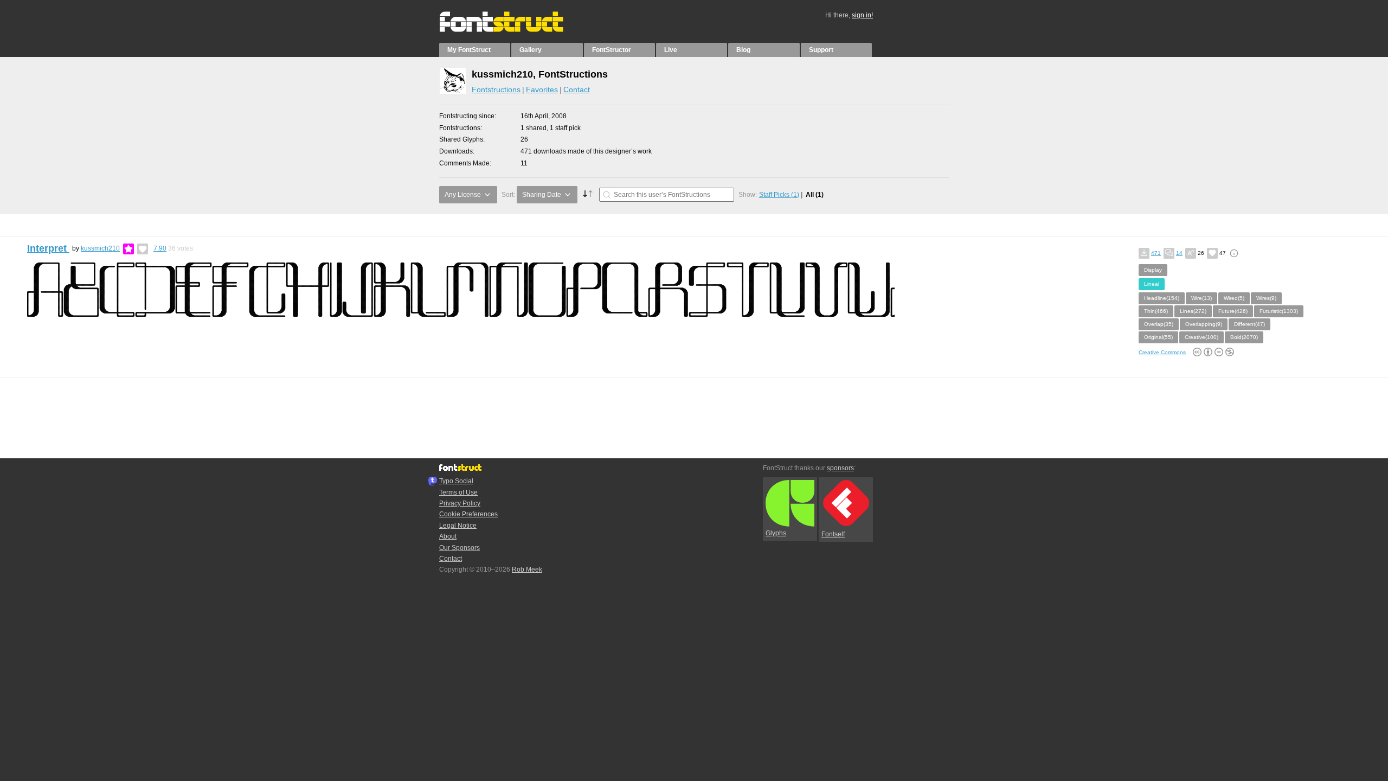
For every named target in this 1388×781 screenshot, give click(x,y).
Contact (576, 89)
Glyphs (776, 533)
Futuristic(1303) (1279, 311)
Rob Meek (527, 569)
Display (1153, 270)
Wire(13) (1201, 298)
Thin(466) (1156, 311)
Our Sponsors (459, 548)
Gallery (530, 50)
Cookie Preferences (468, 514)
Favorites (542, 89)
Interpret (48, 248)
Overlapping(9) (1203, 324)
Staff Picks (779, 195)
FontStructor (611, 50)
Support (821, 50)
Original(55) (1158, 337)
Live (670, 50)
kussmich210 (100, 248)
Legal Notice (458, 525)
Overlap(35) (1158, 324)
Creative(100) (1201, 337)
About (448, 536)
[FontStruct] (512, 30)
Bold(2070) (1244, 337)
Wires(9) (1266, 298)
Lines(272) (1193, 311)
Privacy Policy (459, 503)
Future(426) (1233, 311)
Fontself (833, 534)
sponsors (840, 468)
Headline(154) (1161, 298)
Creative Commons (1162, 352)
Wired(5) (1234, 298)
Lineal (1151, 284)
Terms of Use (458, 492)
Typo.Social (456, 481)
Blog (743, 50)
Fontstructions (496, 89)
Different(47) (1249, 324)
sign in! (862, 15)
